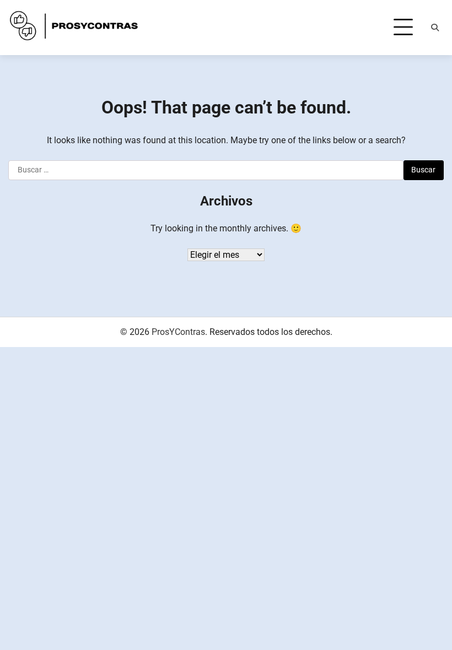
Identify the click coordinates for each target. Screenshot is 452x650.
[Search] (435, 27)
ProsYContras (178, 332)
